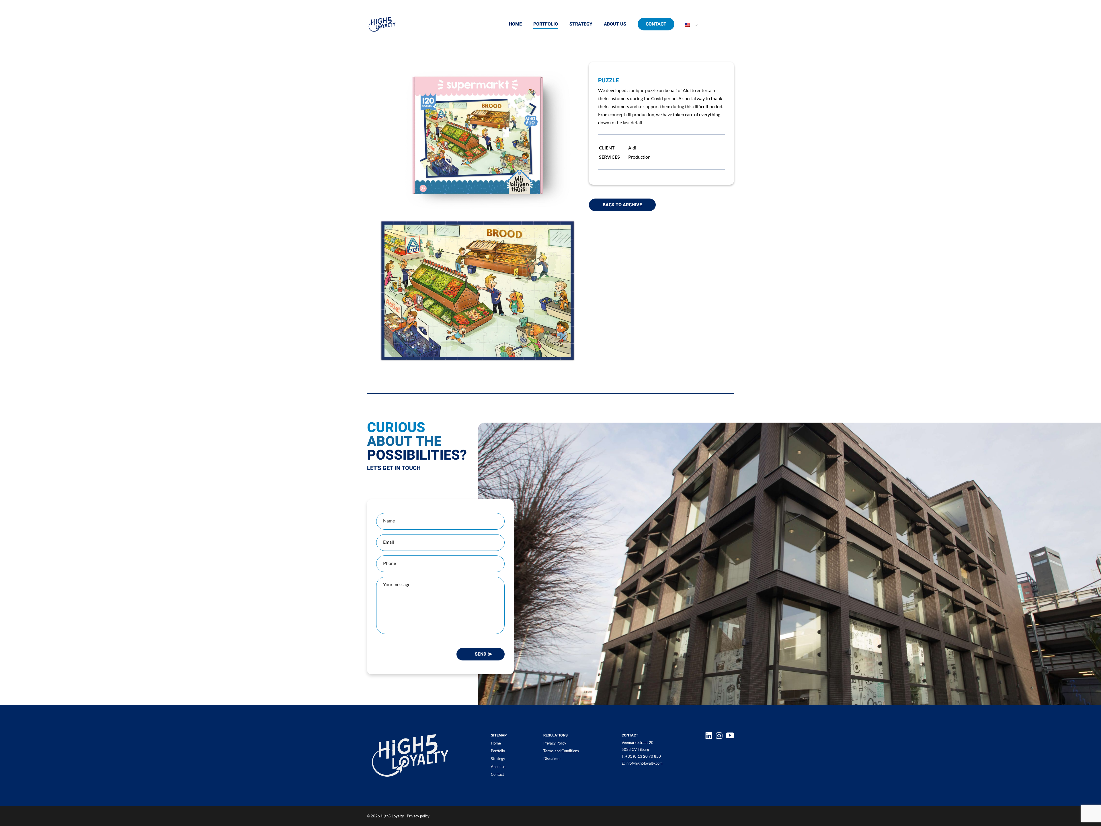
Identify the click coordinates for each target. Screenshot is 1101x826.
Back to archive (622, 204)
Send (480, 654)
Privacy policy (418, 816)
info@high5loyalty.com (642, 763)
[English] (687, 25)
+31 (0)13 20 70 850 (641, 756)
